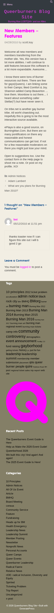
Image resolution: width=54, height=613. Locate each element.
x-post (9, 598)
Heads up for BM (15, 522)
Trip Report (12, 590)
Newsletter (12, 542)
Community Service (17, 509)
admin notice (28, 296)
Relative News (14, 571)
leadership (13, 354)
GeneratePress (27, 608)
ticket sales (24, 370)
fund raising (13, 346)
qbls (31, 362)
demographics (33, 337)
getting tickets (12, 350)
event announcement (21, 341)
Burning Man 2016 (20, 319)
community (28, 331)
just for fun (35, 350)
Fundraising (12, 518)
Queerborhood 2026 (17, 450)
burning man (19, 306)
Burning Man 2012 (37, 306)
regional (15, 370)
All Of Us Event (14, 489)
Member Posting (15, 538)
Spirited (10, 582)
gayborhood (31, 346)
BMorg (35, 301)
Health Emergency (16, 526)
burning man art (18, 323)
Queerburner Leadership (19, 562)
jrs (28, 350)
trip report (35, 370)
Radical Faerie (14, 567)
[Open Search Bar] (51, 1)
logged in (25, 266)
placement (24, 363)
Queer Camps (14, 554)
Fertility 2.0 (41, 341)
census (10, 505)
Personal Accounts (16, 550)
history (23, 350)
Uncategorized (14, 594)
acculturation (11, 297)
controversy (16, 336)
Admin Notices (17, 176)
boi (16, 219)
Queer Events (13, 558)
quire (28, 366)
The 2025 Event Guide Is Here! (23, 462)
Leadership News (15, 530)
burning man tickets (31, 326)
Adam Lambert (17, 181)
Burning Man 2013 (17, 310)
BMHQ (25, 301)
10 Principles (13, 481)
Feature (10, 513)
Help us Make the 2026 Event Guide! (26, 446)
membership (23, 358)
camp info (12, 331)
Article (9, 493)
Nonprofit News (14, 546)
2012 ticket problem (36, 292)
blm (19, 302)
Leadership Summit (17, 534)
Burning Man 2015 (26, 314)
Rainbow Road (38, 367)
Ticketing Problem (16, 586)
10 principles (15, 292)
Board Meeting (14, 501)
